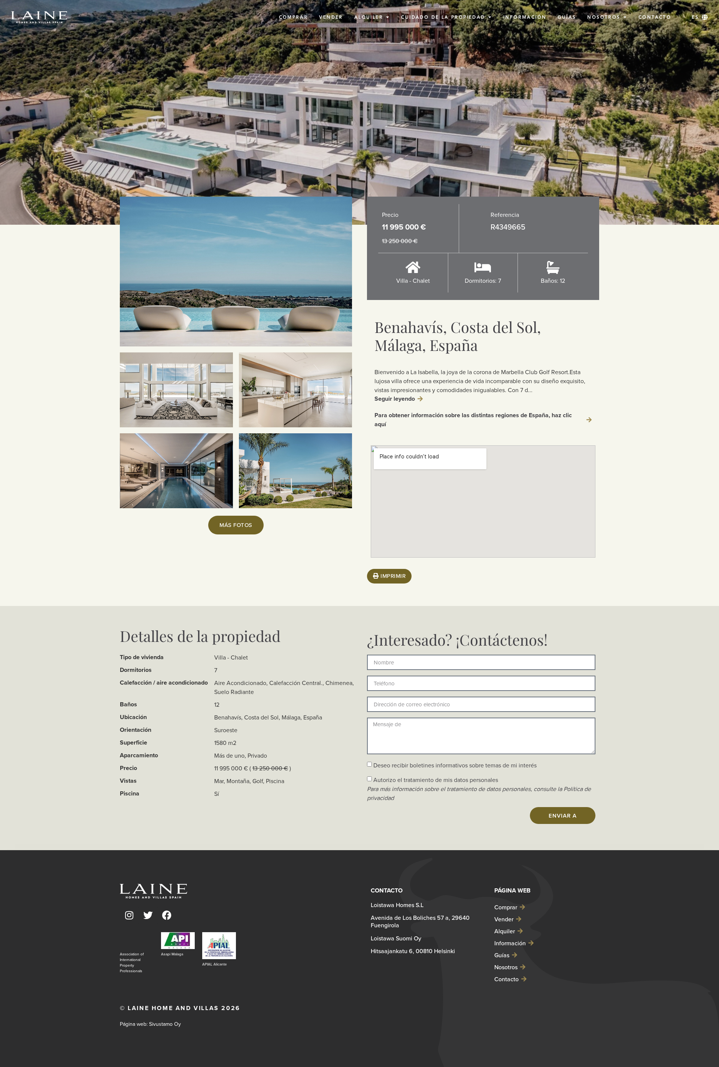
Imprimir (392, 576)
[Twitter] (148, 915)
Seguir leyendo (394, 398)
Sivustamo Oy (165, 1024)
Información (510, 943)
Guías (501, 955)
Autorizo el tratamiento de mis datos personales (479, 789)
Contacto (506, 979)
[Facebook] (166, 915)
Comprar (505, 907)
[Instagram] (129, 915)
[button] (700, 17)
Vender (503, 919)
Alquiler (504, 931)
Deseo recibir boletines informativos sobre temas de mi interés (455, 765)
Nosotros (506, 967)
